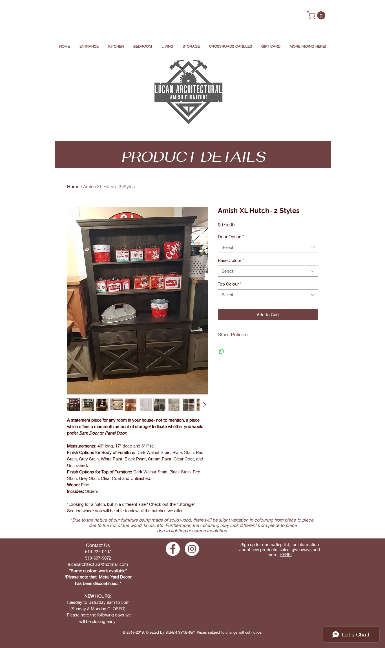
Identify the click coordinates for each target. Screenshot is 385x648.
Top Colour (229, 283)
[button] (317, 15)
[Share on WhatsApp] (221, 351)
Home (73, 186)
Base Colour (231, 260)
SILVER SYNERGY (180, 632)
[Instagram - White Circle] (192, 549)
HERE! (286, 554)
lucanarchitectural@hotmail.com (98, 564)
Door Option (231, 236)
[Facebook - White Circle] (173, 549)
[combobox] (268, 247)
